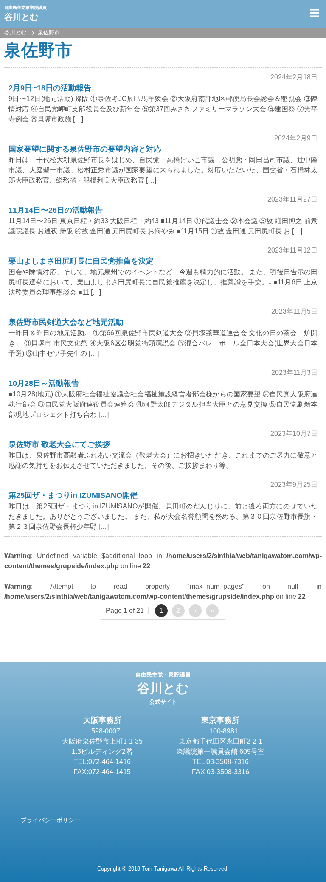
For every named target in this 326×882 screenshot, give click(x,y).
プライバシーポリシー (50, 820)
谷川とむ (163, 688)
